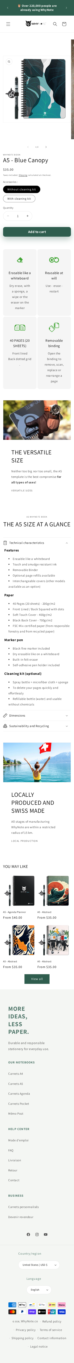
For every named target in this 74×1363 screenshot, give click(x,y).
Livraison (14, 1160)
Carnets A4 (15, 1074)
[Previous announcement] (7, 7)
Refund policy (51, 1321)
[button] (8, 24)
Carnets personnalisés (23, 1207)
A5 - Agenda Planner (14, 912)
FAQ (11, 1150)
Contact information (51, 1338)
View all (37, 979)
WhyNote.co (29, 1321)
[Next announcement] (66, 7)
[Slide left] (27, 147)
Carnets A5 (15, 1084)
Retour (12, 1170)
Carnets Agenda (19, 1093)
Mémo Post (15, 1113)
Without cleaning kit (21, 189)
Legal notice (38, 1346)
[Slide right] (46, 147)
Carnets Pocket (18, 1104)
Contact (13, 1180)
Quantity (8, 208)
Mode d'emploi (18, 1140)
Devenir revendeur (20, 1217)
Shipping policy (23, 1338)
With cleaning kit (19, 198)
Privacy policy (26, 1330)
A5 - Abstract (44, 912)
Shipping (23, 175)
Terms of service (51, 1330)
